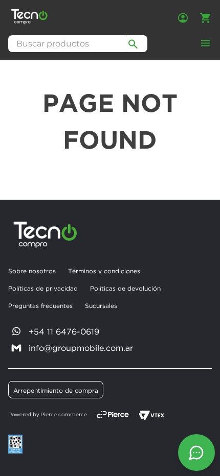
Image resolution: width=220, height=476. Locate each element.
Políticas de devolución (125, 288)
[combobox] (77, 43)
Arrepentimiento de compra (55, 390)
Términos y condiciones (104, 271)
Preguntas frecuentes (40, 305)
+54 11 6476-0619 (64, 331)
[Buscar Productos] (133, 43)
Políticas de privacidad (43, 288)
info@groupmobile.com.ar (81, 347)
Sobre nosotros (32, 271)
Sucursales (101, 305)
